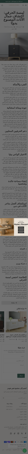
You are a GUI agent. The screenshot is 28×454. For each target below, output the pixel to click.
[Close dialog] (27, 218)
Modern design (21, 227)
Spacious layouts (21, 230)
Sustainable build (21, 232)
